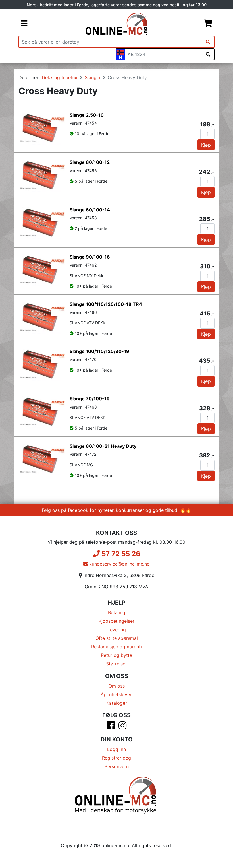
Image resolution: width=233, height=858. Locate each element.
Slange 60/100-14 (90, 210)
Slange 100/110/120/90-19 (99, 351)
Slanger (93, 77)
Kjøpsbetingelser (116, 621)
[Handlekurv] (208, 23)
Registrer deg (116, 758)
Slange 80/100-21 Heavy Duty (103, 446)
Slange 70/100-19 (90, 398)
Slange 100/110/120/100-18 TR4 (106, 304)
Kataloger (116, 703)
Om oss (117, 686)
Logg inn (116, 749)
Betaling (116, 612)
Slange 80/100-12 (90, 162)
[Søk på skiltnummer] (208, 54)
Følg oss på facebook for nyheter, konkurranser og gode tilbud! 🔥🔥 (116, 510)
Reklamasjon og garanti (116, 646)
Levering (116, 629)
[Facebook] (111, 727)
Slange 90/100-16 (90, 257)
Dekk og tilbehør (60, 77)
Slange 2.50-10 (87, 115)
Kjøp (206, 145)
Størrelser (116, 664)
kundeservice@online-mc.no (119, 564)
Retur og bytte (116, 655)
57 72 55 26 (120, 554)
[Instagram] (122, 727)
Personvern (117, 766)
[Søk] (208, 42)
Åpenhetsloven (116, 694)
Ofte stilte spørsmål (116, 638)
